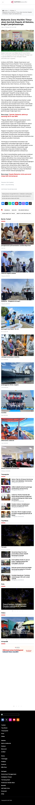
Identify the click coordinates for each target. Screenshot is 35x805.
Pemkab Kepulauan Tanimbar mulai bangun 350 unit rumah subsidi (21, 577)
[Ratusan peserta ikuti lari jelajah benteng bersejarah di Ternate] (5, 570)
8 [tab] (23, 639)
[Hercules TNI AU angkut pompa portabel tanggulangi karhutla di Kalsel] (5, 514)
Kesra (3, 756)
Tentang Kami (5, 780)
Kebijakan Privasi (6, 777)
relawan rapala (24, 210)
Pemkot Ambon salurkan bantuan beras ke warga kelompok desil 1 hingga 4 (16, 633)
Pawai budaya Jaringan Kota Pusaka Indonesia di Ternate (17, 546)
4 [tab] (20, 611)
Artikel (3, 752)
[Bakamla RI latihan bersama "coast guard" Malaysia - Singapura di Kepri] (17, 289)
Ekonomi (4, 749)
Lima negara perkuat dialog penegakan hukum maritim (16, 411)
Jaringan (4, 771)
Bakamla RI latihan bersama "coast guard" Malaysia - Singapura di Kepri (15, 300)
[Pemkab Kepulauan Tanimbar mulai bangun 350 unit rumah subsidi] (5, 577)
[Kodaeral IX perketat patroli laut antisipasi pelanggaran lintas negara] (17, 373)
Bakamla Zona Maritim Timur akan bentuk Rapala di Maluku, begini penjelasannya (17, 13)
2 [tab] (15, 611)
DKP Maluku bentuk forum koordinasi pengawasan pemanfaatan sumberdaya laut (16, 244)
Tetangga (4, 758)
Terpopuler (5, 474)
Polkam (12, 10)
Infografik (4, 641)
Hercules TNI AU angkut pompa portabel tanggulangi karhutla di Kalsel (22, 513)
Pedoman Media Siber (8, 782)
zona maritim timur (8, 213)
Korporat (4, 791)
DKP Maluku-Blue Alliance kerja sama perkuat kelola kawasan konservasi (16, 467)
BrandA (3, 785)
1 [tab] (12, 611)
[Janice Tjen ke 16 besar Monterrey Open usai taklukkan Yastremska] (5, 481)
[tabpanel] (17, 599)
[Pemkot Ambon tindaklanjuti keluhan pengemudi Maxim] (5, 506)
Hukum (3, 746)
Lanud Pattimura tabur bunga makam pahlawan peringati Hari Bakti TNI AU (17, 328)
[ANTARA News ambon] (19, 2)
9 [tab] (26, 639)
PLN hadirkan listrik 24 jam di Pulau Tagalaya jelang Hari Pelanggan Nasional (20, 561)
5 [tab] (22, 611)
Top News (4, 520)
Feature (3, 764)
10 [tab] (28, 639)
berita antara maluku (24, 213)
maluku (14, 210)
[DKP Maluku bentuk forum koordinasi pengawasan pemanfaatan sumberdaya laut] (17, 233)
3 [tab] (17, 611)
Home (6, 10)
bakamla (7, 210)
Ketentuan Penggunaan (8, 774)
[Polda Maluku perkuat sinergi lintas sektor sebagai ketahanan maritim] (17, 345)
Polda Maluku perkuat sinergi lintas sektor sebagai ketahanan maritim (15, 356)
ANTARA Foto (5, 788)
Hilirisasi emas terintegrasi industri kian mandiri (17, 700)
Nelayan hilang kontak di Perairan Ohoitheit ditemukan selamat (15, 439)
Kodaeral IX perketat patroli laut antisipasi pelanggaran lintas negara (15, 384)
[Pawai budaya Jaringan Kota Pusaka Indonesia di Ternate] (17, 535)
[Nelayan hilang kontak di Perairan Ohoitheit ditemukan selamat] (17, 428)
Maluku (3, 740)
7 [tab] (21, 639)
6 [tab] (19, 639)
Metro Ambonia (6, 743)
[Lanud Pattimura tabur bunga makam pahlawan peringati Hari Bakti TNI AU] (17, 317)
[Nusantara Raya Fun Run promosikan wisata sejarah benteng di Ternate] (5, 554)
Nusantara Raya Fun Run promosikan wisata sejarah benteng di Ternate (20, 553)
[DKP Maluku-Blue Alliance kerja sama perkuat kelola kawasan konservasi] (17, 456)
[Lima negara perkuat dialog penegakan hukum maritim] (17, 401)
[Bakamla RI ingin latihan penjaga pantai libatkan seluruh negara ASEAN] (17, 261)
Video (3, 613)
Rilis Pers (4, 767)
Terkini (3, 725)
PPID (2, 794)
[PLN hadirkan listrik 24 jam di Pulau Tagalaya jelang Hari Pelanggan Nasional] (5, 562)
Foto (2, 584)
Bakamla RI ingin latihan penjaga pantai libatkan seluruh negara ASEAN (17, 272)
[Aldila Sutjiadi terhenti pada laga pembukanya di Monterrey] (5, 489)
